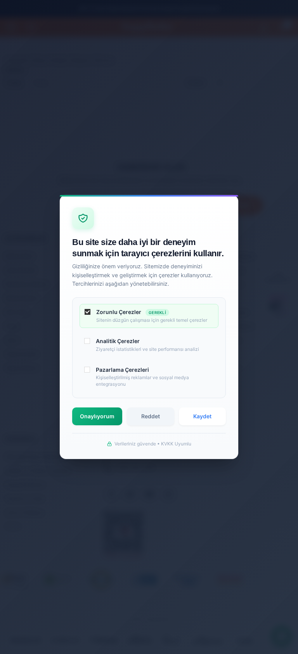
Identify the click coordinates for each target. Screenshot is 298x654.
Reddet (150, 416)
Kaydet (202, 416)
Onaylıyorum (97, 416)
